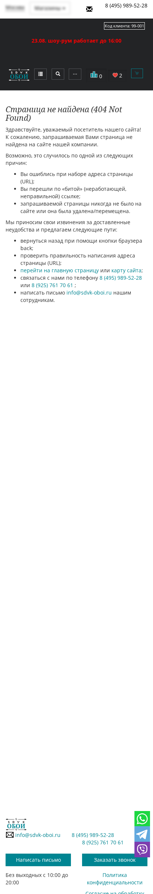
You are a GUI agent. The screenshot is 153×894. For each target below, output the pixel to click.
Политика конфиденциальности (115, 878)
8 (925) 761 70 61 (53, 285)
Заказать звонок (115, 859)
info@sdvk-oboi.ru (89, 292)
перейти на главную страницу (59, 270)
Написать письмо (38, 859)
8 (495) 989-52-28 (126, 5)
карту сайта (126, 270)
